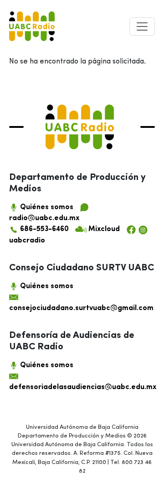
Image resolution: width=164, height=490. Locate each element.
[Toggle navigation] (142, 26)
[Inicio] (32, 26)
